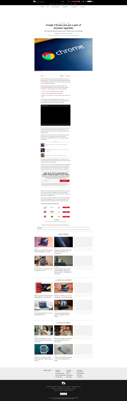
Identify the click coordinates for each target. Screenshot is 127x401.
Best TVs (68, 373)
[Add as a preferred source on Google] (63, 394)
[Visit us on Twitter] (70, 1)
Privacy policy (54, 388)
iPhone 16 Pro (58, 371)
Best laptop (44, 93)
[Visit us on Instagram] (75, 1)
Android (55, 169)
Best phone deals (80, 371)
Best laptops (68, 371)
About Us (69, 386)
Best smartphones (69, 375)
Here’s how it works (75, 35)
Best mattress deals (80, 373)
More (75, 4)
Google (66, 78)
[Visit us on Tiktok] (79, 1)
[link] (45, 207)
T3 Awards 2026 (65, 6)
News (71, 33)
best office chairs (50, 224)
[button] (55, 207)
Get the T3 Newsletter (55, 6)
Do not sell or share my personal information (63, 390)
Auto (71, 4)
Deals (48, 6)
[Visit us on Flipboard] (77, 1)
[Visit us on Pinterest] (72, 1)
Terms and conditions (76, 386)
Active (57, 4)
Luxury (67, 4)
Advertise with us (68, 388)
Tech (54, 4)
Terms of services (53, 183)
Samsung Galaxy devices (59, 373)
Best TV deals (79, 375)
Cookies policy (61, 388)
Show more (56, 219)
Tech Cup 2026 (83, 6)
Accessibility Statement (51, 386)
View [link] (66, 207)
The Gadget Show (74, 6)
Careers (74, 388)
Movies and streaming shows (60, 375)
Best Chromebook (45, 91)
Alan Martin (58, 33)
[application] (55, 115)
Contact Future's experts (62, 386)
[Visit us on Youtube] (74, 1)
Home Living (62, 4)
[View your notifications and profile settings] (86, 1)
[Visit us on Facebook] (68, 1)
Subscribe (89, 1)
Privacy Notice (44, 184)
